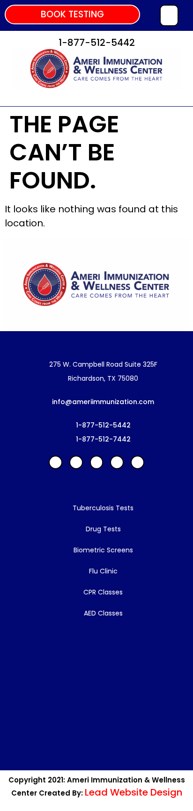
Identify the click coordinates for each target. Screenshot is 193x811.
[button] (72, 14)
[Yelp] (97, 462)
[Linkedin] (76, 462)
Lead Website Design (133, 792)
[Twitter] (117, 462)
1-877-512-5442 (97, 42)
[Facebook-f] (55, 462)
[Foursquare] (137, 462)
